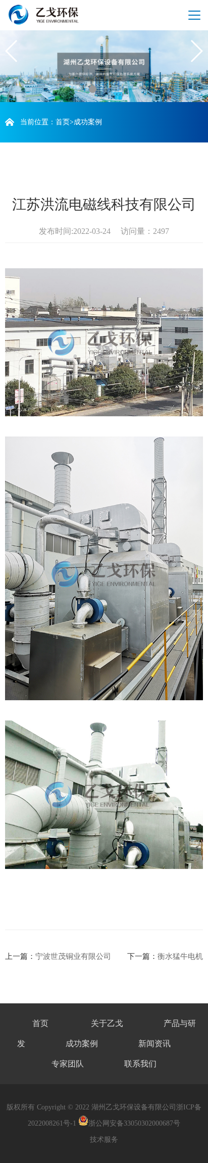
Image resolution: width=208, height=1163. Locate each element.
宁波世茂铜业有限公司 (73, 956)
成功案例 (88, 122)
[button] (92, 89)
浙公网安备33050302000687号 (134, 1123)
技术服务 (104, 1139)
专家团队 (67, 1063)
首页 (63, 122)
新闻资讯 (154, 1043)
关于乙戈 (107, 1023)
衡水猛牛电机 (180, 956)
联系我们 (140, 1063)
